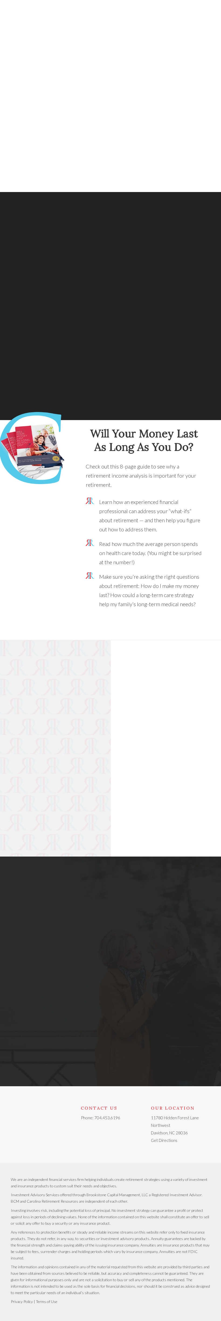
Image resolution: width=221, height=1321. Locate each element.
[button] (114, 156)
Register (166, 775)
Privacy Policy (22, 1301)
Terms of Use (46, 1301)
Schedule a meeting (40, 289)
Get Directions (164, 1140)
